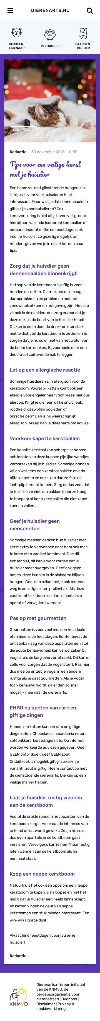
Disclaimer (45, 1004)
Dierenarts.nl (50, 10)
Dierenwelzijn (23, 130)
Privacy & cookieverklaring (55, 1006)
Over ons (69, 999)
